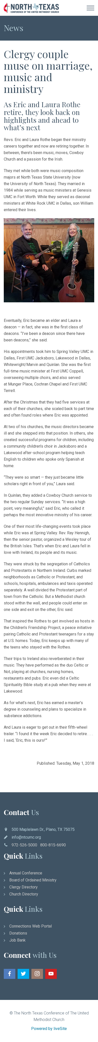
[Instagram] (37, 974)
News (13, 27)
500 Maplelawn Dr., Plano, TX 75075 (43, 829)
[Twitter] (23, 974)
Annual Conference (25, 873)
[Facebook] (9, 974)
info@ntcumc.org (26, 837)
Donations (18, 933)
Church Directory (23, 894)
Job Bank (17, 940)
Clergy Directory (23, 887)
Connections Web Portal (30, 926)
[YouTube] (51, 974)
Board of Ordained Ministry (33, 880)
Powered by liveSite (49, 1028)
